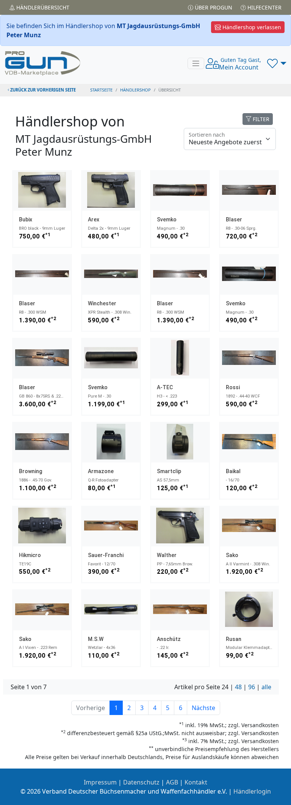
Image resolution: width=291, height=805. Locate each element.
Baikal (233, 471)
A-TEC (165, 387)
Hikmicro (30, 555)
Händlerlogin (252, 791)
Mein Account (240, 63)
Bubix (25, 219)
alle (266, 687)
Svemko (167, 219)
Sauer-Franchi (106, 555)
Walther (167, 555)
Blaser (234, 219)
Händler (42, 7)
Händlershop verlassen (251, 27)
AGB (172, 782)
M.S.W (95, 639)
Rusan (233, 639)
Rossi (233, 387)
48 (238, 687)
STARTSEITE (101, 90)
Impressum (100, 782)
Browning (30, 471)
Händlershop (135, 90)
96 (251, 687)
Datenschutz (141, 782)
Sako (232, 555)
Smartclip (169, 471)
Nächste (203, 708)
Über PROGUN (212, 7)
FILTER (260, 119)
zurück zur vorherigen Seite (42, 90)
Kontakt (196, 782)
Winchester (102, 303)
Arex (93, 219)
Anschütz (169, 639)
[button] (276, 63)
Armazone (101, 471)
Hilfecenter (264, 7)
